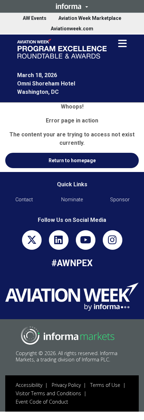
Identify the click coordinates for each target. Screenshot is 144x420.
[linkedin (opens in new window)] (58, 241)
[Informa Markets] (67, 335)
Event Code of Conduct (42, 401)
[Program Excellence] (62, 49)
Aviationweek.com (72, 28)
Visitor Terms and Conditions (48, 393)
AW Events (34, 18)
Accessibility (29, 385)
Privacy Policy (66, 385)
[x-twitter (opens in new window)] (32, 241)
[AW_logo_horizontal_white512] (72, 297)
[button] (72, 6)
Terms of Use (105, 385)
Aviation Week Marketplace (89, 18)
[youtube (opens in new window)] (85, 241)
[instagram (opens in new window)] (112, 241)
